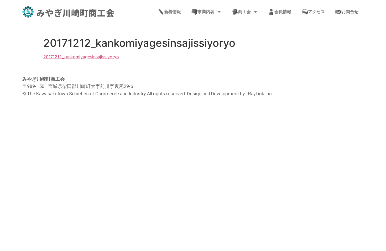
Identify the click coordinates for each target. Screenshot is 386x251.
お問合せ (350, 11)
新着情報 (172, 11)
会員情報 (282, 11)
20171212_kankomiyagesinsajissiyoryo (81, 56)
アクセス (316, 11)
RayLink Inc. (260, 93)
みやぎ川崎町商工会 (75, 13)
